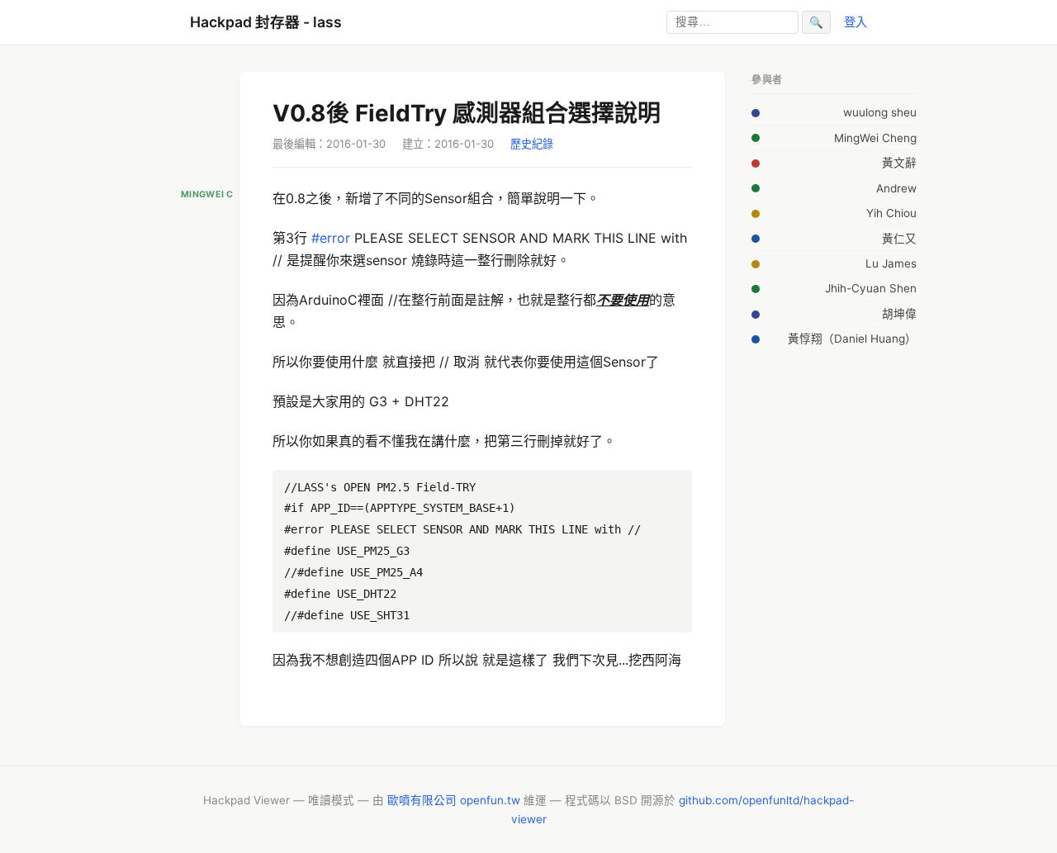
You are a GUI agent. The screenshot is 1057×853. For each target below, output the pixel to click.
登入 (855, 22)
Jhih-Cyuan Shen (871, 288)
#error (330, 238)
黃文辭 (899, 162)
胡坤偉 (899, 313)
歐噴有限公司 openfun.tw (453, 800)
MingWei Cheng (875, 138)
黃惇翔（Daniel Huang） (852, 338)
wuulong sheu (880, 112)
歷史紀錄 (531, 143)
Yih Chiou (891, 213)
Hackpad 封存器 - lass (266, 22)
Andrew (896, 188)
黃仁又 (899, 238)
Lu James (891, 263)
